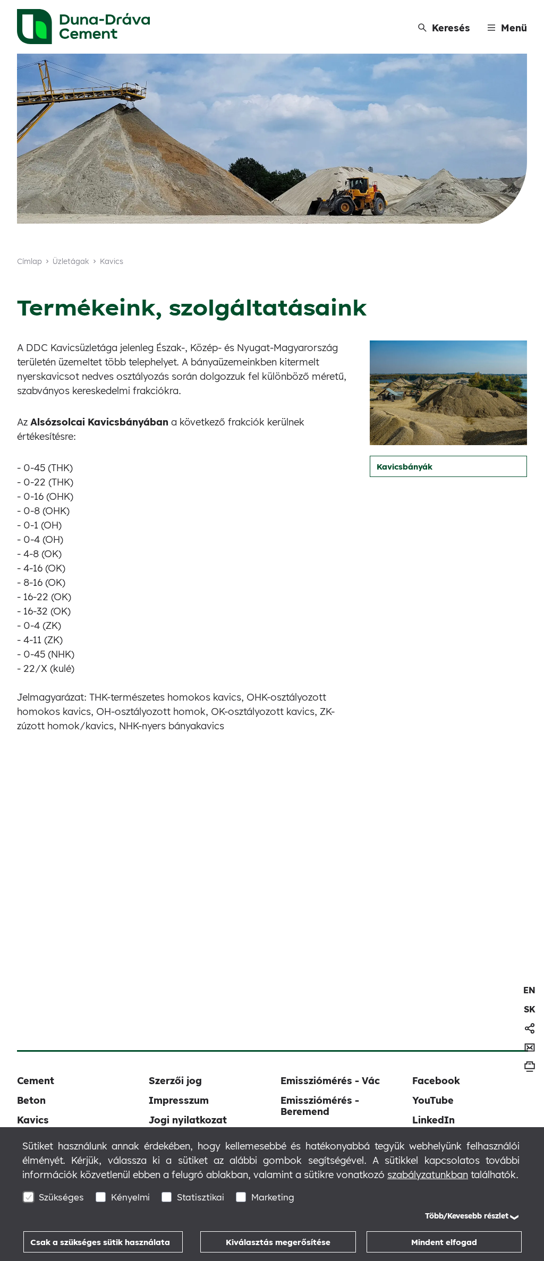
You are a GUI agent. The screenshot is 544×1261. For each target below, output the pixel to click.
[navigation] (529, 990)
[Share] (529, 1028)
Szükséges (61, 1197)
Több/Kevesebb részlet (466, 1216)
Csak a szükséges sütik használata (100, 1242)
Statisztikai (200, 1197)
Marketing (272, 1197)
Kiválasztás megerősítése (278, 1242)
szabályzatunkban (427, 1175)
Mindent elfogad (444, 1242)
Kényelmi (130, 1197)
